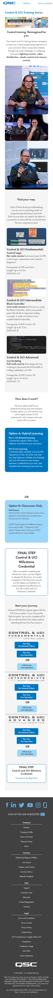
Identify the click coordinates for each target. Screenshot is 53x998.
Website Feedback (26, 876)
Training (27, 906)
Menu (26, 3)
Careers (26, 827)
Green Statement (26, 955)
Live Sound (26, 862)
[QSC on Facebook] (7, 804)
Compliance (26, 941)
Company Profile (26, 832)
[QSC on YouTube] (30, 804)
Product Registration (26, 902)
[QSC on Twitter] (21, 804)
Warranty (26, 897)
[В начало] (8, 3)
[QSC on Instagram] (38, 804)
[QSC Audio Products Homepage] (26, 964)
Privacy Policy (26, 927)
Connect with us (26, 871)
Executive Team (26, 841)
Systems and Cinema (27, 867)
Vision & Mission (26, 836)
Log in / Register (45, 3)
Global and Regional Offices (26, 857)
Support (26, 888)
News (26, 846)
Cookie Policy (26, 932)
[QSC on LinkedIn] (13, 804)
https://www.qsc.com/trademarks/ (26, 992)
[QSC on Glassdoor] (45, 804)
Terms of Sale (26, 923)
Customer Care (26, 892)
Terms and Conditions (26, 918)
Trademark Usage (26, 946)
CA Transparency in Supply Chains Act (26, 937)
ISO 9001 (26, 951)
